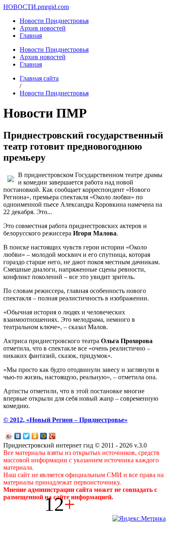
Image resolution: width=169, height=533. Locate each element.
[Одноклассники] (35, 436)
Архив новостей (43, 28)
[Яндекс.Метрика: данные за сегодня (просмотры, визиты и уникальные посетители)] (139, 518)
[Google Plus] (52, 436)
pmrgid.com (53, 6)
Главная (31, 35)
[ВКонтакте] (18, 436)
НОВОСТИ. (20, 6)
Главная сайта (39, 78)
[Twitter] (26, 436)
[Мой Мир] (43, 436)
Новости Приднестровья (54, 20)
